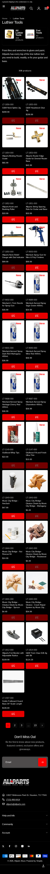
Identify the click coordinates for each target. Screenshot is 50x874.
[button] (4, 6)
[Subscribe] (42, 762)
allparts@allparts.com (15, 804)
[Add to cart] (13, 121)
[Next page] (42, 725)
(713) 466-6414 (13, 799)
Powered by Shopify (34, 861)
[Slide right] (45, 36)
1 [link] (8, 725)
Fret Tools (39, 32)
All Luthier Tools (19, 33)
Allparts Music (20, 861)
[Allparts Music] (16, 788)
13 (35, 725)
